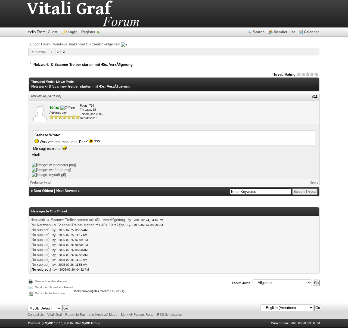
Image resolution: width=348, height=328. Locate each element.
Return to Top (75, 315)
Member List (284, 32)
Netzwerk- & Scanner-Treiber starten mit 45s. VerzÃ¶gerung (77, 220)
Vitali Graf (54, 315)
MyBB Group (91, 323)
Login (72, 32)
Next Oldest (43, 191)
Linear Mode (65, 81)
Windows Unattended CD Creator (78, 44)
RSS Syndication (169, 315)
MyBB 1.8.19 (53, 323)
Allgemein (112, 44)
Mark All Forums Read (137, 315)
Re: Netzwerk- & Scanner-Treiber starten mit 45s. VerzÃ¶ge (77, 225)
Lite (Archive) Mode (103, 315)
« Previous (39, 51)
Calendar (311, 32)
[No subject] (39, 230)
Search (259, 32)
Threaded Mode (42, 81)
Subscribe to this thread (50, 293)
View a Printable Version (51, 281)
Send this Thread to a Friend (54, 287)
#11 (315, 96)
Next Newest (66, 191)
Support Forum (40, 44)
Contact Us (35, 315)
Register (88, 32)
